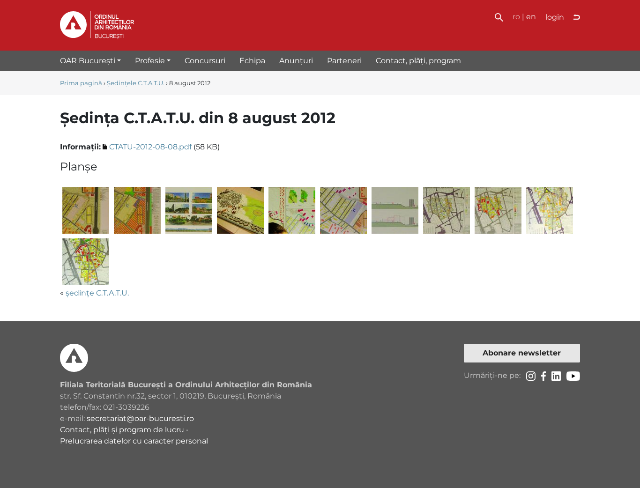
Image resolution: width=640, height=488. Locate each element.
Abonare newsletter (522, 352)
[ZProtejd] (86, 261)
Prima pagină (81, 83)
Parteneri (344, 60)
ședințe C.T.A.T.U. (97, 292)
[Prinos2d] (240, 210)
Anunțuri (296, 60)
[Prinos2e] (292, 210)
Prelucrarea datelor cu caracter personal (134, 440)
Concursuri (205, 60)
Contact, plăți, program (418, 60)
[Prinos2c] (189, 210)
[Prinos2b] (137, 210)
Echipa (252, 60)
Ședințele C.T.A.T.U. (135, 83)
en (531, 16)
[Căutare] (499, 16)
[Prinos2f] (343, 210)
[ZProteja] (446, 210)
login (554, 17)
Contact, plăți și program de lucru (122, 429)
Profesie (150, 60)
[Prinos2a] (86, 210)
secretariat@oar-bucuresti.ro (140, 418)
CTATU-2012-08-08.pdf (150, 146)
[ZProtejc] (549, 210)
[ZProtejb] (498, 210)
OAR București (87, 60)
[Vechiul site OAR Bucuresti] (576, 17)
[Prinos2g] (395, 210)
